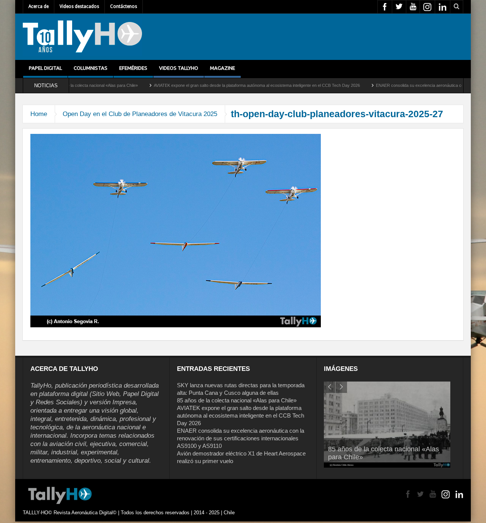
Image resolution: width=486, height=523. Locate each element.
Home (38, 114)
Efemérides (133, 68)
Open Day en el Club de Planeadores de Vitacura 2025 (140, 114)
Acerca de (38, 6)
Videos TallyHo (178, 68)
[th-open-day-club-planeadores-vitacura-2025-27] (175, 230)
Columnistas (90, 68)
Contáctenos (123, 6)
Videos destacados (79, 6)
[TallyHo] (82, 37)
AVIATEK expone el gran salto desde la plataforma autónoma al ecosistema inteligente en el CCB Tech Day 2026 (231, 85)
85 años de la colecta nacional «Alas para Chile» (237, 400)
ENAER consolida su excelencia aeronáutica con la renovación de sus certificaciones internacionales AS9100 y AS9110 (240, 438)
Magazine (222, 68)
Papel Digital (45, 68)
